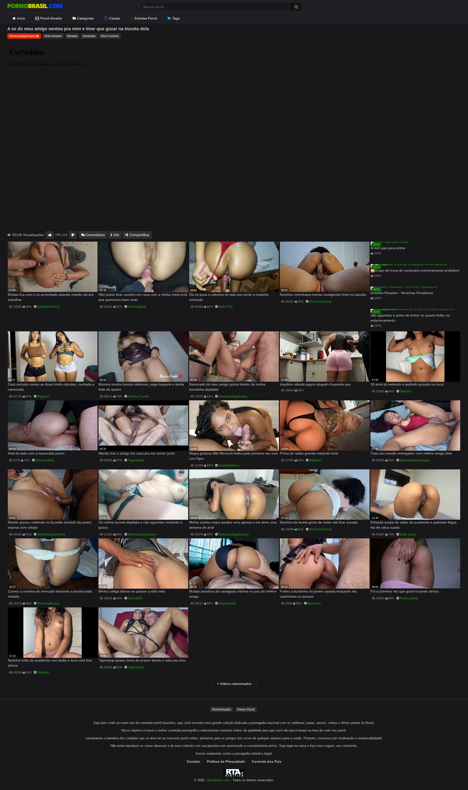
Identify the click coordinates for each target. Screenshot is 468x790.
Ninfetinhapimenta (51, 534)
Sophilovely (227, 603)
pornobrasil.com (218, 780)
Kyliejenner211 (48, 306)
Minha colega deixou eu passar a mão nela (131, 591)
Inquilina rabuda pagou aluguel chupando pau (315, 384)
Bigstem (43, 396)
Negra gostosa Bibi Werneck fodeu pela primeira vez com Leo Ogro (233, 455)
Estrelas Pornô (146, 18)
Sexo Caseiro (110, 36)
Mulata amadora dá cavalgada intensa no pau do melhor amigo (233, 593)
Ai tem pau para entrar (387, 248)
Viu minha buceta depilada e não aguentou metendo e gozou (140, 524)
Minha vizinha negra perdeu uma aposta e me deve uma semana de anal (233, 524)
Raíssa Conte (138, 396)
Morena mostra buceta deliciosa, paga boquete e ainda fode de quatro (141, 386)
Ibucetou (314, 603)
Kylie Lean (408, 534)
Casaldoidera (228, 465)
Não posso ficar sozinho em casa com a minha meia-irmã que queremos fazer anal (142, 297)
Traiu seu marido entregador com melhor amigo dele (411, 453)
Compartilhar (138, 235)
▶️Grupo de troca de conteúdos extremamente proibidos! (414, 270)
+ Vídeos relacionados (234, 684)
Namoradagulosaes (22, 36)
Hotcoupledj (137, 306)
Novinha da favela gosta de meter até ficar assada (319, 522)
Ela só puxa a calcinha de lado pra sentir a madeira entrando (228, 297)
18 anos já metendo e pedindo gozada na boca (406, 384)
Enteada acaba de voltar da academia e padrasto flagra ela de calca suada (413, 524)
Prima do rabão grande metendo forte (309, 453)
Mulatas (72, 36)
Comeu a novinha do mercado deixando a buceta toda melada (50, 593)
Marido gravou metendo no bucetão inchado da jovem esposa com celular (49, 524)
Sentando (89, 36)
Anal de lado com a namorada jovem (36, 453)
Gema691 (135, 598)
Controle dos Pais (267, 761)
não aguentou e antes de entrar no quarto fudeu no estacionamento (410, 317)
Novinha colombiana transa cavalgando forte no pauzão (323, 294)
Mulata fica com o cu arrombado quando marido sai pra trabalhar (51, 297)
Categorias (85, 18)
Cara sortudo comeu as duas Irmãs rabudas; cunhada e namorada (51, 386)
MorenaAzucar (320, 301)
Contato (193, 761)
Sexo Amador (53, 36)
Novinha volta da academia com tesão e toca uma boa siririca (50, 662)
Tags (176, 18)
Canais (114, 18)
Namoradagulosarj (232, 396)
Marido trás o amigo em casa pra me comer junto (136, 453)
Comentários (95, 235)
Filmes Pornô (246, 709)
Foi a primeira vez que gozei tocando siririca (404, 591)
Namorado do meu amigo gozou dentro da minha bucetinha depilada (227, 386)
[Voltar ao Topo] (451, 775)
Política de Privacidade (226, 761)
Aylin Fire (225, 306)
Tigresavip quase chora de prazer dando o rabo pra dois (141, 660)
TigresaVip (136, 460)
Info (115, 235)
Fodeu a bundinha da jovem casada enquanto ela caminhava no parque (318, 593)
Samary (406, 391)
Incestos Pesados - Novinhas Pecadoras (401, 293)
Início (21, 18)
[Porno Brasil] (34, 6)
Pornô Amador (51, 18)
